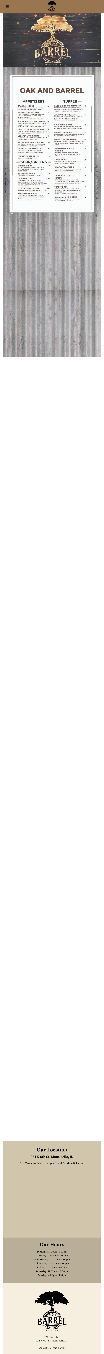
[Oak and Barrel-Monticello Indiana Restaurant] (52, 6)
